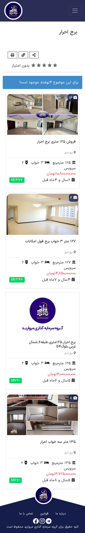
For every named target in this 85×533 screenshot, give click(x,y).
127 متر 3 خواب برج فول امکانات (50, 241)
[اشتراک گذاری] (34, 55)
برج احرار (68, 152)
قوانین (44, 513)
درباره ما (61, 513)
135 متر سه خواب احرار (58, 442)
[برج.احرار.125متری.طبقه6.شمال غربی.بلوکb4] (42, 314)
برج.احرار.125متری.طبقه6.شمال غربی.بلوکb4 (52, 344)
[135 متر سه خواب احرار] (42, 414)
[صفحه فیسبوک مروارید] (36, 521)
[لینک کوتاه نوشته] (23, 55)
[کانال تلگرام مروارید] (48, 521)
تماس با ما (26, 513)
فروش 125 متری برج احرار (56, 141)
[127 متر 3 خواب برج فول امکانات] (42, 214)
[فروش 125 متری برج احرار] (42, 114)
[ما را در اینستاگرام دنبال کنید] (42, 521)
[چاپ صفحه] (12, 55)
